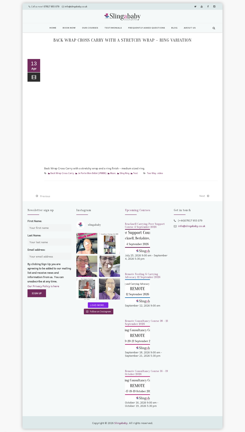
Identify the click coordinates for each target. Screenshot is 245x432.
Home (53, 27)
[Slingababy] (122, 17)
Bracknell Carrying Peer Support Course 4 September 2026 (145, 225)
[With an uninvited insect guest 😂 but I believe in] (109, 266)
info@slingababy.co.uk (76, 6)
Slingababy (121, 423)
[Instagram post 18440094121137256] (109, 289)
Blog (174, 27)
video (160, 173)
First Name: (35, 221)
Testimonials (113, 27)
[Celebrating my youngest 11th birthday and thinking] (86, 266)
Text (135, 173)
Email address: (36, 249)
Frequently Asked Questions (146, 27)
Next (202, 196)
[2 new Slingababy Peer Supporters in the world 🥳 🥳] (86, 289)
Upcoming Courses (137, 210)
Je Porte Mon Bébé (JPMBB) (92, 173)
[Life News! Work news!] (86, 243)
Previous (45, 196)
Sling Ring (124, 173)
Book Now (69, 27)
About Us (190, 27)
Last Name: (34, 235)
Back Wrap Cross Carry (62, 173)
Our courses (90, 27)
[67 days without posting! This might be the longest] (109, 243)
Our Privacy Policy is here (43, 286)
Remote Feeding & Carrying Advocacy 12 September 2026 (142, 276)
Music (113, 173)
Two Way (151, 173)
